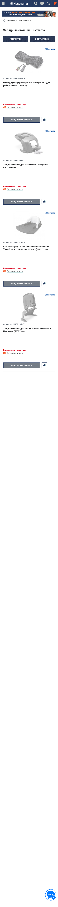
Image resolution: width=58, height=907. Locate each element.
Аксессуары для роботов (18, 20)
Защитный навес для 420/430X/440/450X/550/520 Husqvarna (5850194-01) (27, 329)
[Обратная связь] (50, 895)
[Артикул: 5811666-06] (29, 61)
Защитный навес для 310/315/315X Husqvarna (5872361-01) (25, 166)
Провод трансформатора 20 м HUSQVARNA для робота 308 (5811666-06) (26, 84)
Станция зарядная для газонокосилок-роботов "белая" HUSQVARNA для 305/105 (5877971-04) (26, 248)
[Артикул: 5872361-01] (29, 143)
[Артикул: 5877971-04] (29, 225)
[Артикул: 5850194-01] (29, 307)
